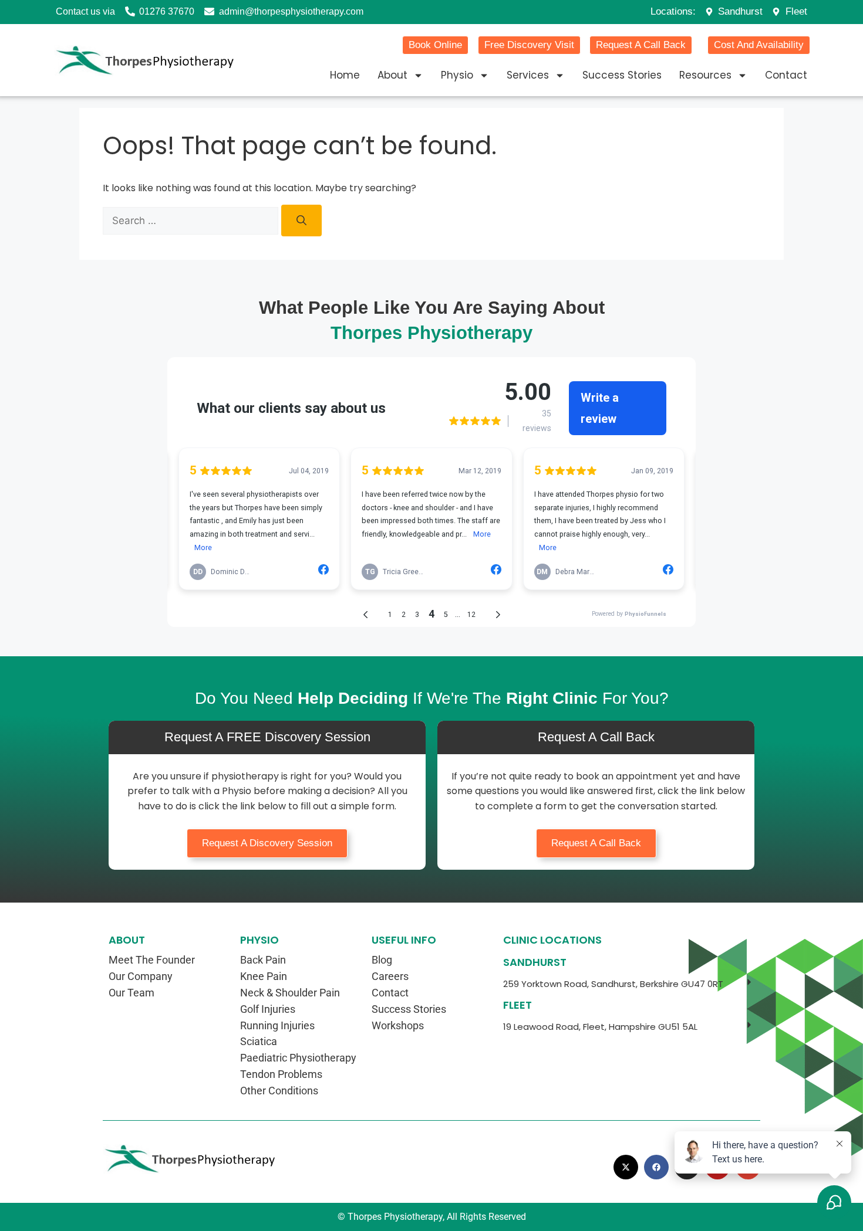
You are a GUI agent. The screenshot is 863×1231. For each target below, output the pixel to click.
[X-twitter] (625, 1167)
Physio (457, 75)
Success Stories (622, 75)
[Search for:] (192, 220)
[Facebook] (656, 1167)
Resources (705, 75)
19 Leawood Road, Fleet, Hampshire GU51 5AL (600, 1026)
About (392, 75)
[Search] (301, 220)
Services (528, 75)
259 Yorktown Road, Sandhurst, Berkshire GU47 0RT (613, 984)
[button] (628, 984)
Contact (786, 75)
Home (345, 75)
